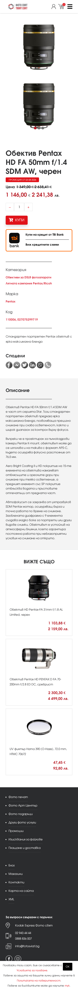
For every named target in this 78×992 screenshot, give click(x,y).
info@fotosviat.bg (27, 946)
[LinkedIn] (32, 365)
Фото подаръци (21, 814)
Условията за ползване (32, 970)
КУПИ (19, 220)
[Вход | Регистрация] (54, 6)
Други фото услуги (22, 822)
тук (67, 985)
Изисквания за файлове (26, 839)
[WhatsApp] (47, 365)
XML (11, 899)
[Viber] (40, 365)
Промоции (16, 830)
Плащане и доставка (25, 847)
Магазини (16, 873)
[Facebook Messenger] (16, 365)
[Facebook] (9, 365)
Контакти (16, 882)
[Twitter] (24, 365)
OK (67, 966)
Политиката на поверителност (38, 980)
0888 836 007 (23, 938)
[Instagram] (18, 958)
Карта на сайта (21, 890)
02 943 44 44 (23, 933)
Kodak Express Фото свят (34, 925)
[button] (35, 128)
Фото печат (18, 797)
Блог (12, 865)
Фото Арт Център (23, 805)
